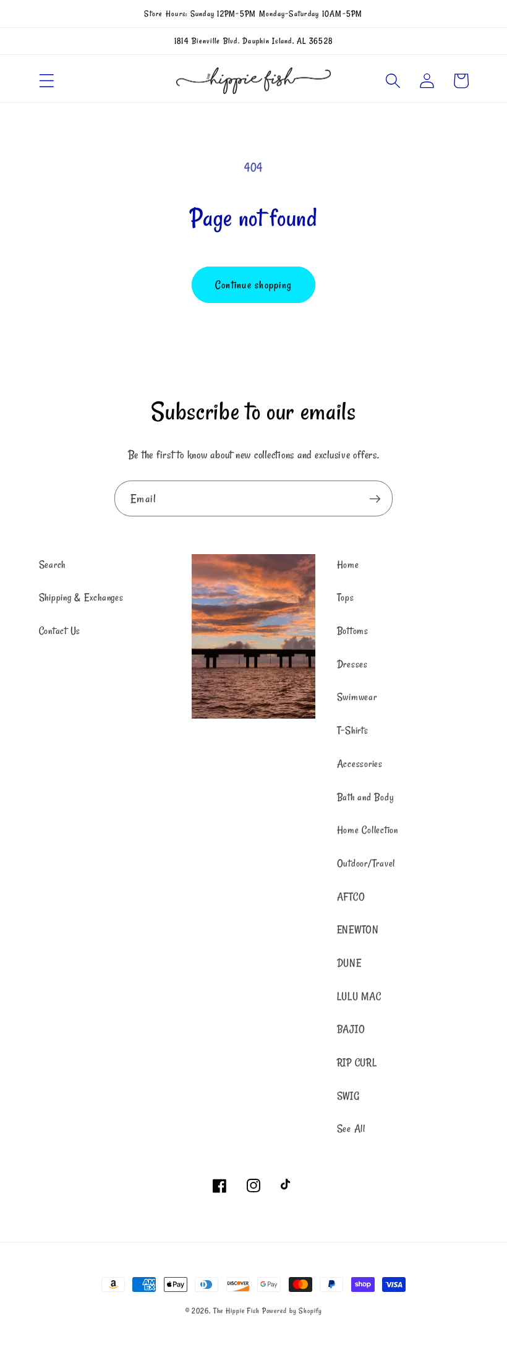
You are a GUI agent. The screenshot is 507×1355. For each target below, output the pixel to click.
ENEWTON (358, 929)
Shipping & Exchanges (81, 597)
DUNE (349, 963)
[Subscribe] (375, 498)
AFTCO (351, 897)
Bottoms (353, 631)
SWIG (348, 1096)
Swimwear (357, 697)
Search (52, 564)
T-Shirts (353, 730)
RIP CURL (357, 1062)
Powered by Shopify (292, 1310)
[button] (47, 81)
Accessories (360, 764)
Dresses (352, 664)
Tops (345, 597)
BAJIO (351, 1029)
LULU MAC (359, 996)
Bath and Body (365, 797)
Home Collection (367, 830)
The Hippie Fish (236, 1310)
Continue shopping (253, 285)
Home (348, 564)
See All (351, 1128)
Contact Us (60, 631)
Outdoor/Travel (366, 863)
